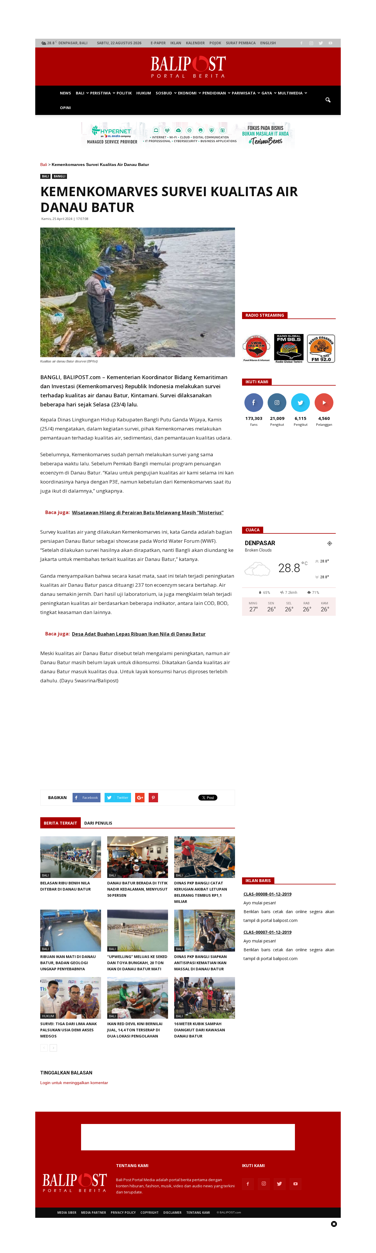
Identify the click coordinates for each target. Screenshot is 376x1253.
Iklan (175, 42)
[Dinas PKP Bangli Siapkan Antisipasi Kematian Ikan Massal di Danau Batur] (204, 930)
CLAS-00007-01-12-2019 (267, 932)
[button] (328, 100)
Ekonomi (187, 93)
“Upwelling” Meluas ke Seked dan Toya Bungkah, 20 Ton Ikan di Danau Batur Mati (137, 962)
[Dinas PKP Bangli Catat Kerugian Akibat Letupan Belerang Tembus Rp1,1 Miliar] (204, 857)
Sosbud (164, 93)
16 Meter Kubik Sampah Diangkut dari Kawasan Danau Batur (199, 1030)
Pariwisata (244, 93)
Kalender (195, 42)
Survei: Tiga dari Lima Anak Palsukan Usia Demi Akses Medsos (68, 1030)
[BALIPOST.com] (188, 67)
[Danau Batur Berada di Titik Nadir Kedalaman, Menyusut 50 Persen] (137, 857)
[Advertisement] (188, 19)
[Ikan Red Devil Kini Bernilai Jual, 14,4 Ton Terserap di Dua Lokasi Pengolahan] (137, 998)
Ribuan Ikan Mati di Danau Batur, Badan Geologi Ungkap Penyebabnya (68, 962)
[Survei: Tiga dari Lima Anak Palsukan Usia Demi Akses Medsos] (70, 998)
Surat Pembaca (241, 42)
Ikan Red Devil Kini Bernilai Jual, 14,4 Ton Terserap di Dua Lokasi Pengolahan (134, 1030)
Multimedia (290, 93)
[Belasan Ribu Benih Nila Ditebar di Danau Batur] (70, 857)
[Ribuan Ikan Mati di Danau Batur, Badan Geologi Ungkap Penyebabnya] (70, 930)
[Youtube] (330, 43)
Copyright (149, 1212)
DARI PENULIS (98, 823)
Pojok (215, 42)
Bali (80, 93)
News (65, 93)
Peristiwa (100, 93)
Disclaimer (172, 1212)
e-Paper (158, 42)
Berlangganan (326, 395)
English (268, 42)
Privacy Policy (123, 1212)
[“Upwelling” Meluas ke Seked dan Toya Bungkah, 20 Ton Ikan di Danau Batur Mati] (137, 930)
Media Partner (93, 1212)
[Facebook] (301, 43)
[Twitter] (320, 43)
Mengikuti (277, 395)
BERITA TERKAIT (60, 823)
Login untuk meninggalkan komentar (74, 1082)
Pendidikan (214, 93)
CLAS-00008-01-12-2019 (267, 894)
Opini (65, 107)
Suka (253, 395)
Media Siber (66, 1212)
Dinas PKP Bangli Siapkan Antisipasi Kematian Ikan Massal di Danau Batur (200, 962)
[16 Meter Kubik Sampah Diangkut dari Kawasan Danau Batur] (204, 998)
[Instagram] (311, 43)
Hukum (143, 93)
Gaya (266, 93)
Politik (124, 93)
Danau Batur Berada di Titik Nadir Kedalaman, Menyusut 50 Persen (137, 889)
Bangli (59, 176)
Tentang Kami (198, 1212)
